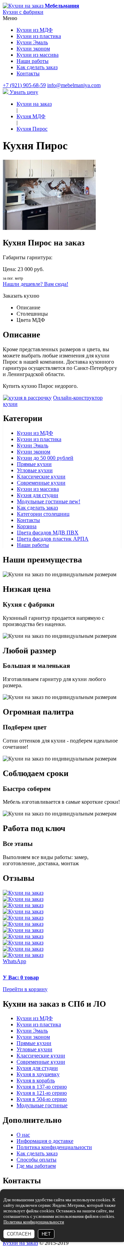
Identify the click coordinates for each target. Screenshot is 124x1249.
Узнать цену (23, 92)
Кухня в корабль (36, 1080)
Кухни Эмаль (32, 42)
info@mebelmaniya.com (74, 85)
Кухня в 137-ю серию (42, 1087)
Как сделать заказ (37, 67)
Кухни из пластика (39, 36)
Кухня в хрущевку (38, 1074)
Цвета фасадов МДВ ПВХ (48, 532)
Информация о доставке (45, 1141)
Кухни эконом (33, 49)
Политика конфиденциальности (54, 1147)
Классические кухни (41, 476)
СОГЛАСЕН (19, 1234)
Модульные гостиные (48, 501)
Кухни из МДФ (35, 30)
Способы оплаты (36, 1160)
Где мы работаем (36, 1166)
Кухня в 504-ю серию (42, 1099)
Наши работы (33, 61)
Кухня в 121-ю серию (42, 1093)
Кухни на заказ (20, 1243)
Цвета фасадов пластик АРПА (53, 539)
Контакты (28, 73)
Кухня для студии (37, 495)
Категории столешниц (43, 514)
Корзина (27, 526)
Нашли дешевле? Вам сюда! (35, 284)
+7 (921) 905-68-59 (24, 85)
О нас (23, 1135)
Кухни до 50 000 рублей (45, 458)
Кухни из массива (38, 55)
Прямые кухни (34, 464)
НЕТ (46, 1234)
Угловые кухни (35, 470)
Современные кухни (41, 483)
